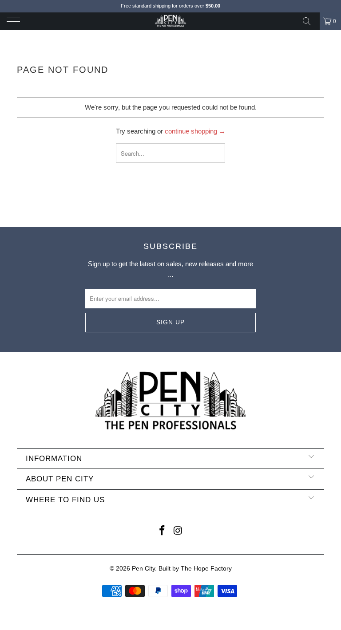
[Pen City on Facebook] (162, 531)
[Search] (310, 21)
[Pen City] (170, 21)
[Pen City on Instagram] (178, 531)
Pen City (143, 568)
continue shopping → (195, 131)
